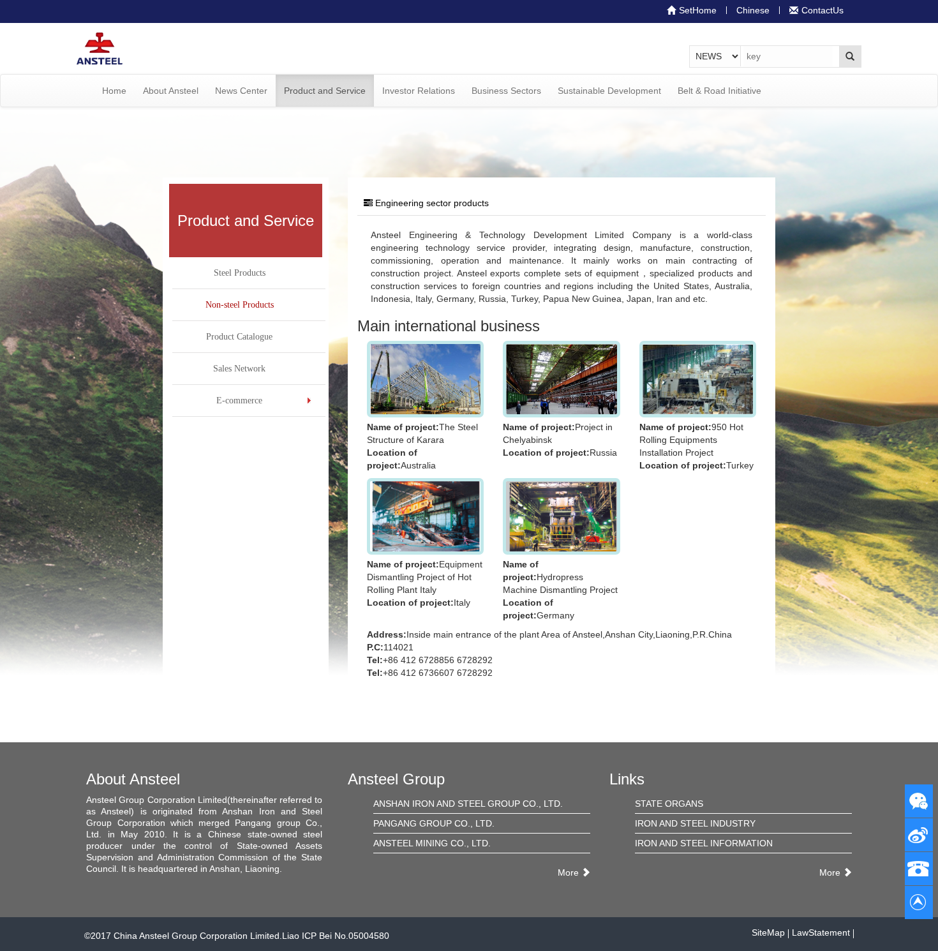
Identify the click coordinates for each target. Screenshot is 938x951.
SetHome (698, 10)
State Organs (669, 803)
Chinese (753, 10)
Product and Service (325, 91)
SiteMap (768, 932)
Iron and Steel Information (704, 843)
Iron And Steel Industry (695, 823)
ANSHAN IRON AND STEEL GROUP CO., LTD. (468, 803)
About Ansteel (170, 91)
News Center (241, 91)
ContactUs (822, 10)
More (568, 872)
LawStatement (821, 932)
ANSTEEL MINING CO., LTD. (432, 843)
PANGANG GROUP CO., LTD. (434, 823)
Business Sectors (506, 91)
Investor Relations (418, 91)
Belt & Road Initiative (719, 91)
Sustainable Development (609, 91)
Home (114, 91)
